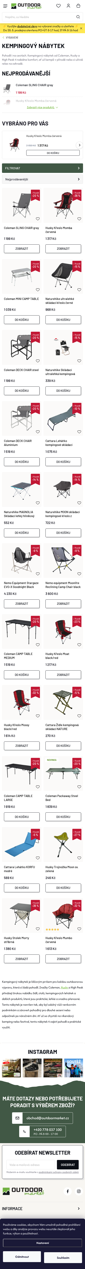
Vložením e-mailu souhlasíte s (42, 1172)
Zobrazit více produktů (41, 107)
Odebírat (68, 1164)
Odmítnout (22, 1257)
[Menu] (5, 6)
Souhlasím (63, 1258)
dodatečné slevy (27, 26)
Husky (65, 987)
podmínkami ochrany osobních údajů (59, 1172)
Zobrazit (21, 248)
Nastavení (42, 1243)
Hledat (78, 16)
